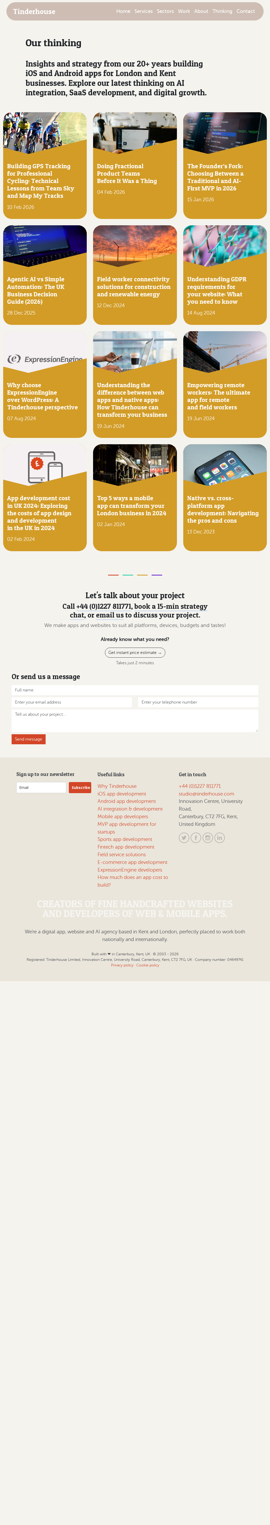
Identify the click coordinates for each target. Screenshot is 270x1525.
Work (184, 11)
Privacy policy (122, 965)
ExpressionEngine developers (130, 870)
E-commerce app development (132, 862)
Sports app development (125, 839)
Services (143, 11)
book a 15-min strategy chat (139, 610)
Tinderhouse (34, 11)
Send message (28, 739)
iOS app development (122, 794)
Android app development (127, 801)
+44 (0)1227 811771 (103, 606)
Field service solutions (122, 854)
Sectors (165, 11)
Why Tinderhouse (117, 786)
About (201, 11)
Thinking (222, 11)
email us (110, 615)
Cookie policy (147, 965)
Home (123, 11)
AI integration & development (130, 809)
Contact (246, 11)
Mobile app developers (123, 816)
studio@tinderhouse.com (206, 794)
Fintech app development (126, 847)
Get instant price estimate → (135, 652)
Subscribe (81, 787)
